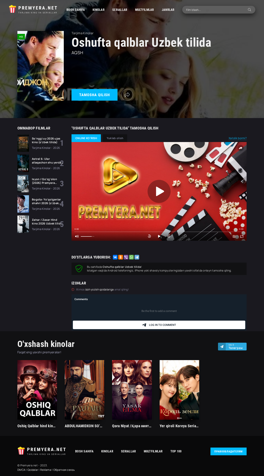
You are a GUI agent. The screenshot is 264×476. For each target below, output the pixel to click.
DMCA (21, 470)
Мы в (236, 346)
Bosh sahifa (75, 10)
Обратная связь (64, 470)
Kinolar (99, 10)
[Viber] (126, 257)
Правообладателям (228, 451)
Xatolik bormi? (238, 138)
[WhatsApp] (131, 257)
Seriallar (119, 10)
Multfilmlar (144, 10)
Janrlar (168, 10)
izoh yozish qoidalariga (99, 289)
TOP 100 (176, 451)
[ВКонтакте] (115, 257)
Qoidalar (32, 470)
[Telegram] (137, 257)
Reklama (45, 470)
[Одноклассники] (120, 257)
